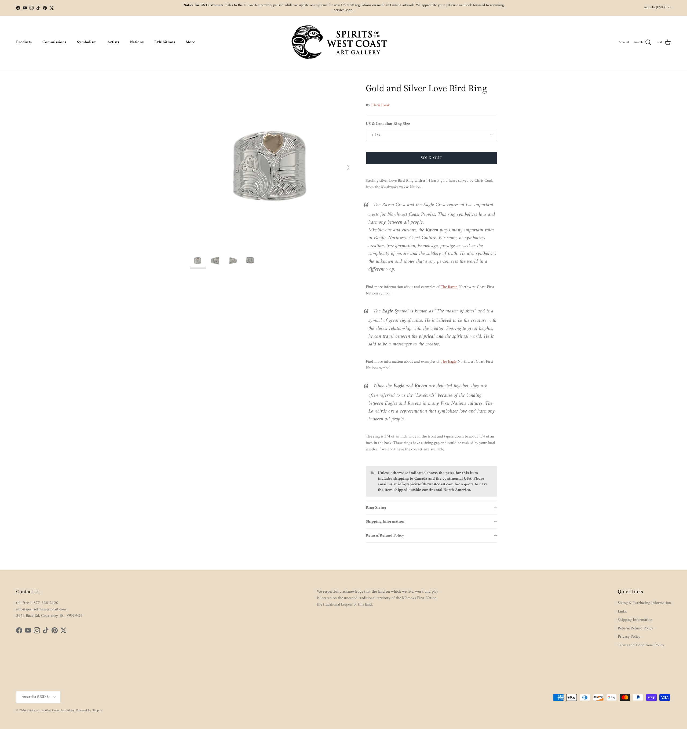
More (190, 42)
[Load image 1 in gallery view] (272, 165)
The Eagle (448, 361)
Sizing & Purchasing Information (644, 603)
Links (622, 611)
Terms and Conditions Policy (641, 645)
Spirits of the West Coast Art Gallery (51, 710)
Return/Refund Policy (385, 535)
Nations (137, 42)
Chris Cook (380, 105)
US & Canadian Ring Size (388, 124)
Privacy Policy (629, 636)
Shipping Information (385, 521)
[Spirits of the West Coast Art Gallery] (343, 42)
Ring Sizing (376, 507)
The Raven (449, 287)
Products (24, 42)
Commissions (54, 42)
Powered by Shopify (89, 710)
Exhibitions (164, 42)
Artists (113, 42)
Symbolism (87, 42)
